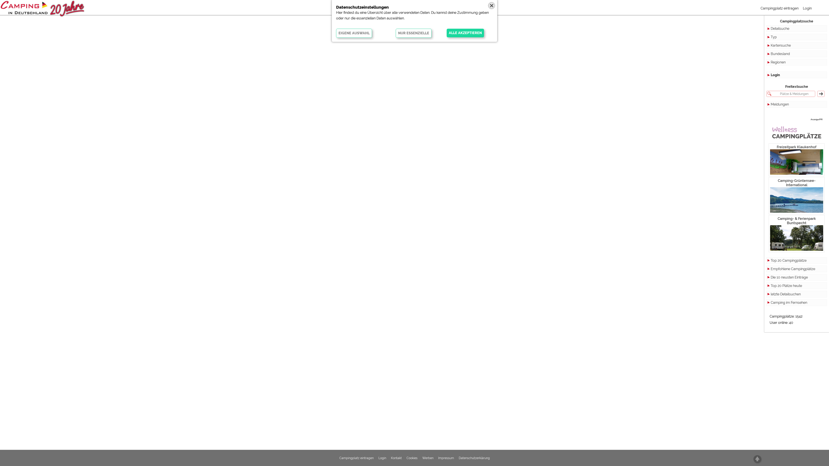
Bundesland (780, 54)
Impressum (446, 458)
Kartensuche (781, 45)
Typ (774, 37)
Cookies (412, 458)
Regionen (778, 62)
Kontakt (396, 458)
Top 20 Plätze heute (786, 286)
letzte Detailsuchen (786, 294)
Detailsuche (780, 29)
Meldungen (780, 104)
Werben (427, 458)
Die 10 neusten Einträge (789, 277)
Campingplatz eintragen (780, 8)
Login (807, 8)
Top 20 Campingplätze (789, 260)
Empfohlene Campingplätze (793, 269)
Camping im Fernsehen (789, 303)
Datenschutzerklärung (474, 458)
